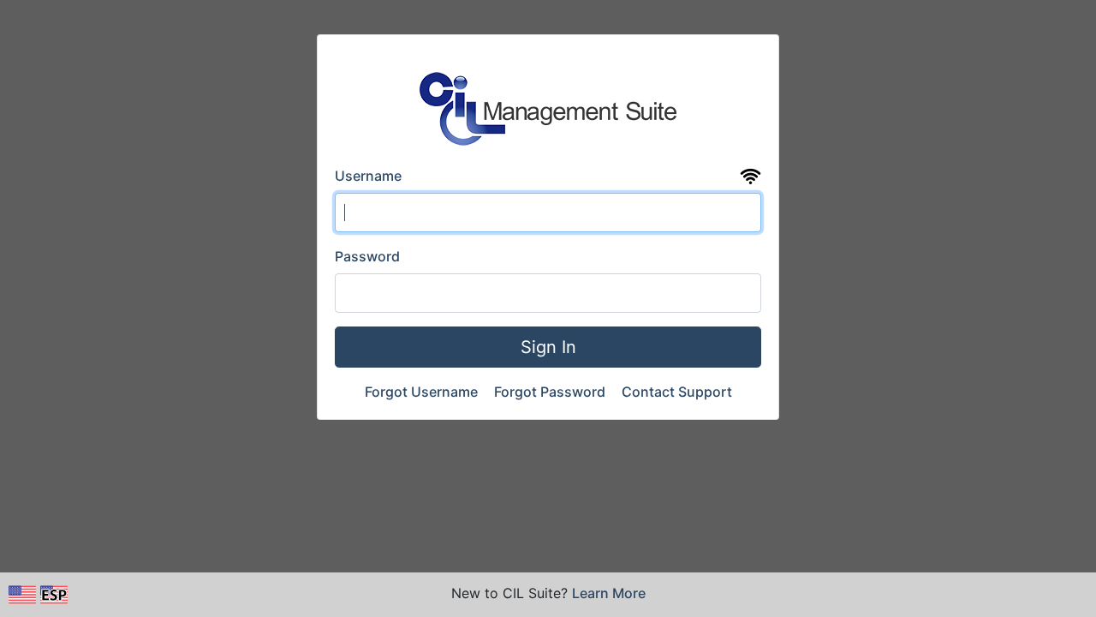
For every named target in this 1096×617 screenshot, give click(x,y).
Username (368, 175)
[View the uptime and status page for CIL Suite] (750, 176)
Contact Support (677, 391)
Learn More (609, 593)
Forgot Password (551, 391)
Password (367, 256)
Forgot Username (423, 391)
